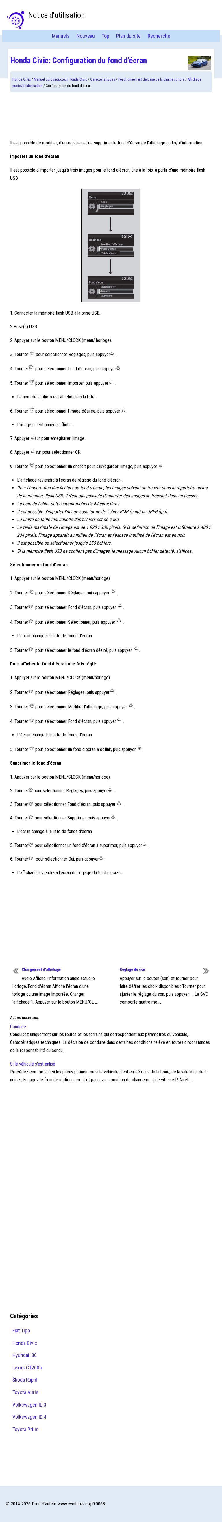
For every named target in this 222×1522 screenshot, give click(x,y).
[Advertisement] (111, 115)
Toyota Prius (25, 1429)
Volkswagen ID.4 (29, 1417)
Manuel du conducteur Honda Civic (60, 79)
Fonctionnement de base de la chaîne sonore (151, 79)
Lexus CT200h (27, 1368)
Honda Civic (21, 79)
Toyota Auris (25, 1392)
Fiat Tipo (21, 1330)
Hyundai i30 (24, 1355)
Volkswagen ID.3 (29, 1405)
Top (105, 36)
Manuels (61, 36)
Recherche (159, 36)
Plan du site (128, 36)
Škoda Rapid (24, 1380)
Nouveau (86, 36)
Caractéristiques (102, 79)
